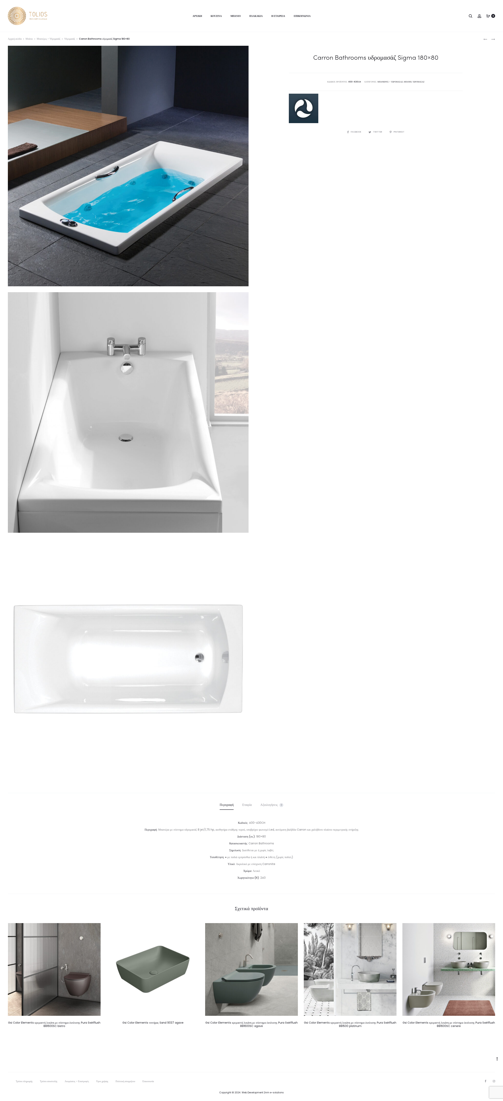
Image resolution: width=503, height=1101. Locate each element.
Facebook (356, 131)
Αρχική (197, 16)
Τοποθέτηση (217, 857)
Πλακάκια (256, 16)
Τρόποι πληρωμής (24, 1081)
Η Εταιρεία (278, 16)
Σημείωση (234, 850)
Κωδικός (243, 823)
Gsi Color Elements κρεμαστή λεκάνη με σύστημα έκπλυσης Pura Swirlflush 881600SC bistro (54, 1024)
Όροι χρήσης (102, 1081)
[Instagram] (494, 1081)
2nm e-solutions (274, 1092)
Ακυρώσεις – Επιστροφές (77, 1081)
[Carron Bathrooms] (303, 108)
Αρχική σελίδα (15, 38)
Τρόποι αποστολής (48, 1081)
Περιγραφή (227, 805)
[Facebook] (485, 1081)
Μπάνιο (235, 16)
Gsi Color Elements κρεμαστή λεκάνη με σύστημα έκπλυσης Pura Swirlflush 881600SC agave (251, 1024)
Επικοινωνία (302, 16)
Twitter (378, 131)
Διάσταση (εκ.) (246, 836)
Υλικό (231, 864)
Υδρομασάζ (69, 38)
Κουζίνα (216, 16)
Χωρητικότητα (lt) (248, 878)
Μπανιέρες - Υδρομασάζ (48, 38)
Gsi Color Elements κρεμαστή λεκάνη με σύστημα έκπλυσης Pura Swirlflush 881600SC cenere (449, 1024)
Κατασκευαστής (238, 843)
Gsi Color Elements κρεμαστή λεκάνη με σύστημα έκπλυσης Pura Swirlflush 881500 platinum (350, 1024)
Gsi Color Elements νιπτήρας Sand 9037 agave (153, 1023)
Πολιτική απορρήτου (125, 1081)
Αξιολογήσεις (271, 805)
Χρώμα (247, 871)
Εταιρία (247, 805)
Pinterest (399, 131)
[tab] (227, 805)
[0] (488, 16)
